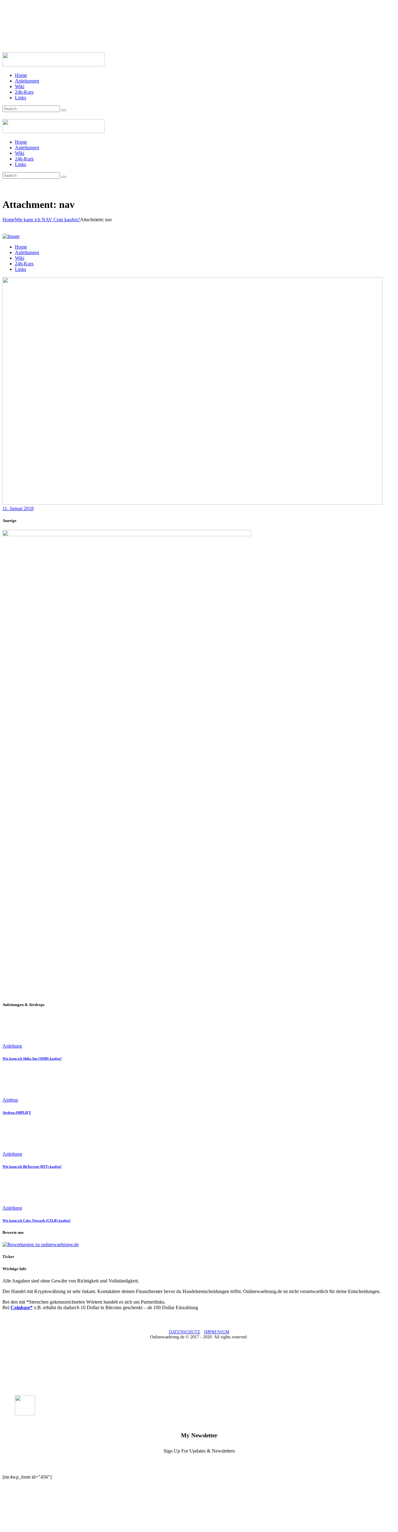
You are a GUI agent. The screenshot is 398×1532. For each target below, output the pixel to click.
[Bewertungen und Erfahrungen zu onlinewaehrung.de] (40, 1244)
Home (8, 219)
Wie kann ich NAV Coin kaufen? (47, 219)
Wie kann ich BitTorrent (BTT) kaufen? (32, 1166)
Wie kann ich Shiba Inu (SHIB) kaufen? (32, 1058)
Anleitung (12, 1046)
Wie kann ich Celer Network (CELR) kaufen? (36, 1220)
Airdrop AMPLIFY (16, 1112)
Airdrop (10, 1100)
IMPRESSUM (216, 1332)
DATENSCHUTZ (184, 1332)
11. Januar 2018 (18, 508)
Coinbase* (22, 1307)
